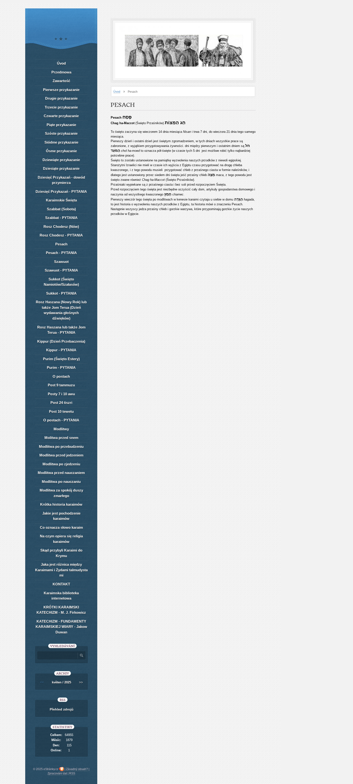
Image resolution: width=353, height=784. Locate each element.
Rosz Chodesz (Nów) (61, 227)
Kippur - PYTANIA (61, 350)
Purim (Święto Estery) (61, 359)
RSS (72, 773)
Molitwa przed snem (61, 438)
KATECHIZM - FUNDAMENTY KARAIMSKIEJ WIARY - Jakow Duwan (61, 626)
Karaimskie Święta (61, 200)
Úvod (116, 91)
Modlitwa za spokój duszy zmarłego (61, 493)
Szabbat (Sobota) (61, 209)
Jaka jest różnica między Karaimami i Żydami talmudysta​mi (61, 569)
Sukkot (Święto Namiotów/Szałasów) (61, 282)
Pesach (61, 244)
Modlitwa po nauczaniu (61, 482)
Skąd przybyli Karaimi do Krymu (61, 553)
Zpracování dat (57, 773)
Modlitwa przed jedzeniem (61, 455)
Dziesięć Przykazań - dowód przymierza (61, 180)
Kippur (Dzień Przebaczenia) (61, 341)
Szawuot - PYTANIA (61, 270)
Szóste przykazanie (61, 133)
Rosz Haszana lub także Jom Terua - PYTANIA (61, 330)
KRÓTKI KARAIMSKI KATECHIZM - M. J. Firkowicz (61, 610)
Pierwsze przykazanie (61, 90)
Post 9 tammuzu (61, 385)
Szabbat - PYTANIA (61, 218)
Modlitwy (61, 429)
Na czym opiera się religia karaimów (61, 539)
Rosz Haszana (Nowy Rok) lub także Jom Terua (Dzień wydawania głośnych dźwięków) (61, 310)
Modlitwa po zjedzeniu (61, 464)
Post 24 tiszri (61, 403)
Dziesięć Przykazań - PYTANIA (61, 191)
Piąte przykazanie (61, 125)
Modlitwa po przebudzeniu (61, 446)
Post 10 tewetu (61, 411)
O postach (61, 376)
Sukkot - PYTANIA (61, 293)
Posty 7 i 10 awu (61, 394)
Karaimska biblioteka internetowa (61, 596)
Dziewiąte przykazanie (61, 160)
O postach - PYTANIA (61, 420)
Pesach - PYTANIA (61, 253)
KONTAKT (61, 584)
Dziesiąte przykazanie (61, 168)
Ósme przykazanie (61, 151)
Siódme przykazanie (61, 142)
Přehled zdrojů (61, 709)
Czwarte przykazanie (61, 116)
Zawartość (61, 81)
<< (42, 682)
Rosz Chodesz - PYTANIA (61, 235)
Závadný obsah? (77, 769)
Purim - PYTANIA (61, 367)
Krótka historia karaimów (61, 504)
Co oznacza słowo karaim (61, 527)
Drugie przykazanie (61, 98)
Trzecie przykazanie (61, 107)
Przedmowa (61, 72)
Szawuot (61, 262)
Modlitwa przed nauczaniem (61, 473)
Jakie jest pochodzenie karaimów (61, 516)
